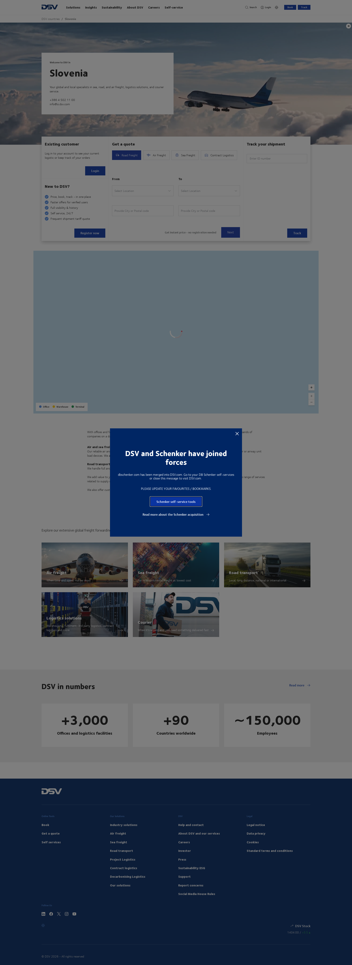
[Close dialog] (237, 433)
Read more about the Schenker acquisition (173, 514)
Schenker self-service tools (176, 501)
